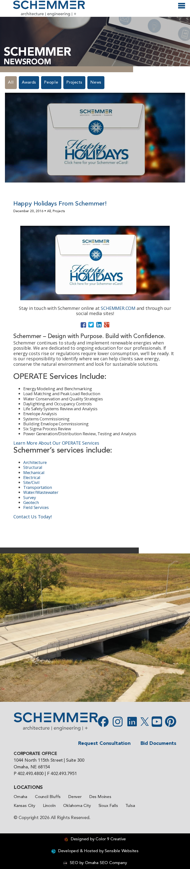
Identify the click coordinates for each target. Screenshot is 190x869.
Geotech (31, 502)
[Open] (181, 8)
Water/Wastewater (40, 492)
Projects (74, 82)
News (95, 82)
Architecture (35, 462)
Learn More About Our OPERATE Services (56, 443)
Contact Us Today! (32, 517)
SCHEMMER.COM (118, 308)
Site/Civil (31, 482)
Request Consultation (104, 743)
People (51, 82)
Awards (29, 82)
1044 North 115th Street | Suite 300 (49, 760)
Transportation (37, 487)
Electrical (31, 477)
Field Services (36, 507)
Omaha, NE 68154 (32, 767)
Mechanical (34, 472)
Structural (32, 467)
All (11, 82)
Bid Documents (158, 743)
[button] (6, 627)
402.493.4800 (31, 774)
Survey (29, 497)
